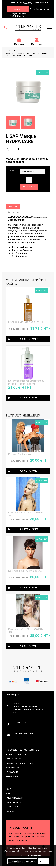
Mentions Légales (15, 798)
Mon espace (36, 44)
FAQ (8, 794)
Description (13, 206)
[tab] (13, 206)
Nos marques (13, 768)
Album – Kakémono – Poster (20, 763)
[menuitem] (5, 27)
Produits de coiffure (16, 754)
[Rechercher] (5, 27)
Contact (18, 9)
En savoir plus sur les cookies (28, 855)
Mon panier (19, 44)
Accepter (43, 861)
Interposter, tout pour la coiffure (23, 750)
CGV (9, 789)
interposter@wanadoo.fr (23, 733)
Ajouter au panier (29, 187)
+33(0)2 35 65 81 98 (41, 9)
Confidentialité (14, 802)
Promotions (12, 776)
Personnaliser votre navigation (22, 861)
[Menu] (48, 27)
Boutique (10, 50)
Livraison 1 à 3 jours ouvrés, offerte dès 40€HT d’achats (18, 15)
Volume (13, 170)
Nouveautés (12, 772)
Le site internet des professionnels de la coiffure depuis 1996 (29, 3)
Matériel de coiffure (16, 759)
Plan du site (12, 807)
